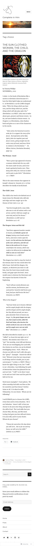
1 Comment (7, 463)
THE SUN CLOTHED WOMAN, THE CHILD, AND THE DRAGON (15, 47)
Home (5, 518)
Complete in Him (11, 17)
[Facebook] (7, 537)
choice (15, 462)
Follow (7, 509)
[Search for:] (15, 474)
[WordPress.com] (18, 537)
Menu (28, 12)
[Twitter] (4, 537)
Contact (5, 531)
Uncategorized (7, 462)
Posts (4, 523)
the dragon (28, 462)
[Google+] (11, 537)
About (5, 527)
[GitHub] (15, 537)
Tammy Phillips (9, 460)
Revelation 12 (21, 462)
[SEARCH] (29, 474)
